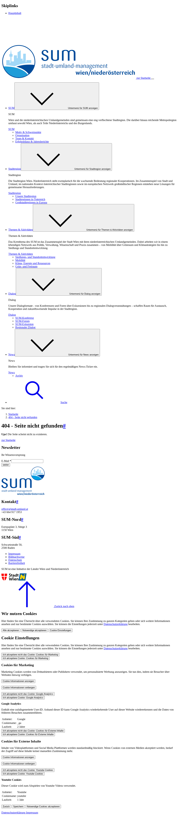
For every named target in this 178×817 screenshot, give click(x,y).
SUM (11, 107)
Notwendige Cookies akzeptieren (43, 806)
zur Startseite (8, 440)
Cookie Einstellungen (60, 630)
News (11, 354)
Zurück (6, 806)
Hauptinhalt (14, 13)
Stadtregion (14, 168)
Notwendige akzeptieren (34, 630)
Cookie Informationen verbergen (19, 687)
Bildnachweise (16, 556)
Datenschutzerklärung (116, 624)
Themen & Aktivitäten (20, 229)
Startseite (13, 414)
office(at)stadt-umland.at (14, 509)
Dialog (12, 293)
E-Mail (6, 460)
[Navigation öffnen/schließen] (152, 78)
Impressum (14, 553)
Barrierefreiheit (16, 563)
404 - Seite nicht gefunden (22, 417)
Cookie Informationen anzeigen (18, 681)
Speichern (18, 806)
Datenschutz (15, 559)
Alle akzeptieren (11, 630)
